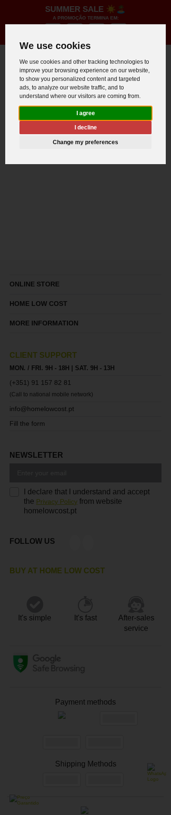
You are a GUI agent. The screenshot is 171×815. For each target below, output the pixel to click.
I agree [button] (85, 113)
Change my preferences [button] (85, 142)
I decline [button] (86, 127)
